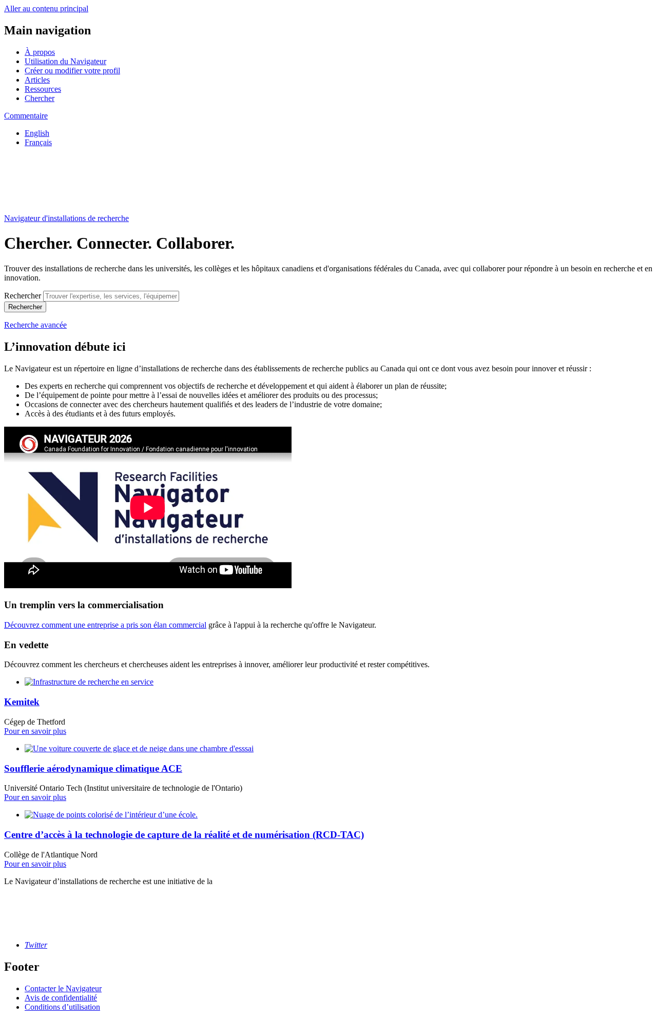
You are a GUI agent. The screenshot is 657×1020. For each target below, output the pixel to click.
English (37, 133)
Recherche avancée (35, 325)
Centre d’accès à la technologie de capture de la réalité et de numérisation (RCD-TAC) (184, 834)
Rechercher (22, 295)
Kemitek (22, 701)
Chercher (39, 98)
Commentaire (26, 115)
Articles (37, 79)
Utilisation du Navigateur (65, 61)
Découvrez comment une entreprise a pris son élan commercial (105, 625)
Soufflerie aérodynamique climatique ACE (93, 768)
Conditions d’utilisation (62, 1007)
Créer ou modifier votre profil (72, 70)
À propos (40, 52)
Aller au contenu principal (46, 8)
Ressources (43, 89)
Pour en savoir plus (35, 731)
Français (38, 142)
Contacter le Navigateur (63, 988)
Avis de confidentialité (61, 997)
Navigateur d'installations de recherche (66, 218)
